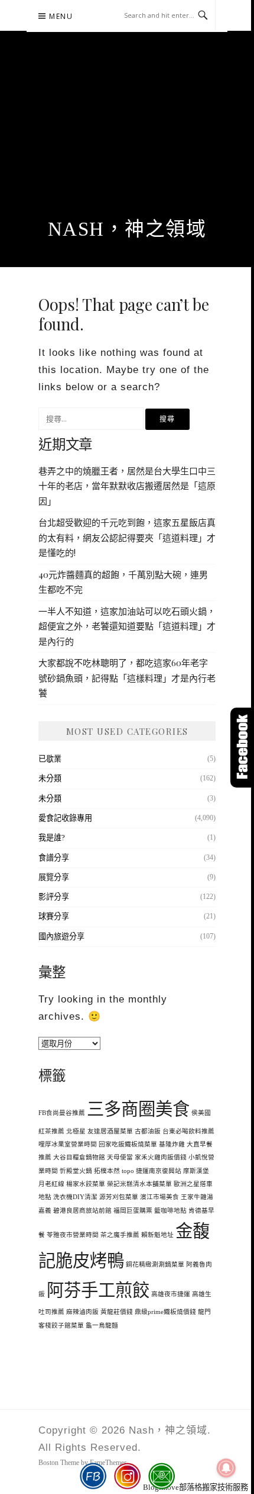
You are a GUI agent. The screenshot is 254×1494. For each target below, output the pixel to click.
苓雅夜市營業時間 (73, 1235)
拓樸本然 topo (114, 1171)
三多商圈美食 (138, 1109)
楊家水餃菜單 (85, 1184)
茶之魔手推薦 (119, 1235)
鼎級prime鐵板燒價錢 (165, 1312)
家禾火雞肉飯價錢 (161, 1157)
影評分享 (53, 896)
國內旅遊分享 (61, 936)
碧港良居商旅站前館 (82, 1210)
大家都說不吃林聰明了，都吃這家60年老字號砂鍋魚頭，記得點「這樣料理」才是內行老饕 (127, 678)
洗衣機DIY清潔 (75, 1197)
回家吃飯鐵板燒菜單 (128, 1144)
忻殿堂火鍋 (76, 1171)
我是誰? (51, 837)
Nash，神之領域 (127, 229)
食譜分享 (53, 857)
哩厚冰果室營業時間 (67, 1144)
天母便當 (120, 1157)
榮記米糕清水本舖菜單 (139, 1184)
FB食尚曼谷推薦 (61, 1113)
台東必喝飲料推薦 (188, 1131)
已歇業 (49, 758)
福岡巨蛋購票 (132, 1210)
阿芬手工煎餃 (98, 1290)
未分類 (49, 778)
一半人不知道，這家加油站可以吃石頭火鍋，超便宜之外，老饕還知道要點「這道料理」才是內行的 (127, 626)
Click (242, 748)
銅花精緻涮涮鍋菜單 (155, 1264)
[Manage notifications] (226, 1467)
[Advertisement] (127, 139)
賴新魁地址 (157, 1235)
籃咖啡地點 (170, 1210)
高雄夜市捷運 (170, 1294)
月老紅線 (51, 1184)
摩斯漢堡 (196, 1171)
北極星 (76, 1131)
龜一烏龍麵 (102, 1325)
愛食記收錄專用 (65, 818)
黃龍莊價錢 (116, 1312)
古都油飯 (148, 1131)
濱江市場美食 (159, 1197)
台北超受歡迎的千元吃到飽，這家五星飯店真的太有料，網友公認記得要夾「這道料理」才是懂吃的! (127, 537)
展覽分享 (53, 877)
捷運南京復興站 (158, 1171)
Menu (61, 16)
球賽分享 (53, 916)
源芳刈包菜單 (118, 1197)
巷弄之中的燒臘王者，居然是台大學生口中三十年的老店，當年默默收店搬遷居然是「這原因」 (127, 486)
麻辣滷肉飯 (82, 1312)
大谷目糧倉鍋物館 (79, 1157)
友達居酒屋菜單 (110, 1131)
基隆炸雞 (172, 1144)
